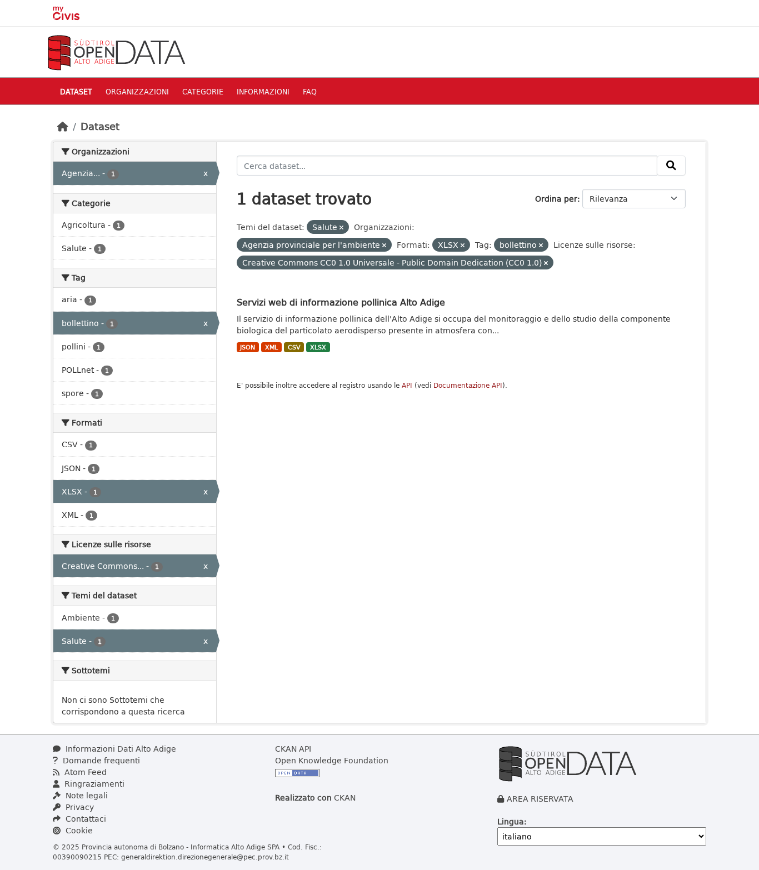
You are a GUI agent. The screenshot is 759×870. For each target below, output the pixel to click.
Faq (310, 91)
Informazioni (263, 91)
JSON (247, 347)
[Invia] (671, 166)
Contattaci (84, 818)
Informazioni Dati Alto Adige (119, 748)
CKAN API (293, 748)
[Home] (62, 126)
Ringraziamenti (93, 783)
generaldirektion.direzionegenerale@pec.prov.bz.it (205, 857)
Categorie (202, 91)
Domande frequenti (100, 760)
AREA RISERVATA (540, 798)
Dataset (76, 91)
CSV (294, 347)
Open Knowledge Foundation (331, 760)
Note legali (85, 795)
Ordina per (556, 198)
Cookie (78, 830)
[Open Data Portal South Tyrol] (116, 51)
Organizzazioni (137, 91)
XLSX (318, 347)
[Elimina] (341, 227)
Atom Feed (84, 772)
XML (271, 347)
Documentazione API (467, 385)
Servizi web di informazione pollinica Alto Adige (341, 302)
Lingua (510, 821)
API (407, 385)
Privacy (78, 807)
